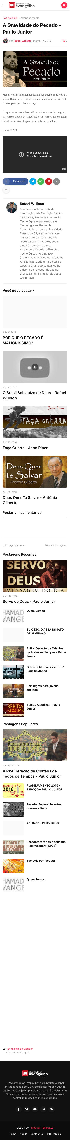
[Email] (56, 181)
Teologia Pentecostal (41, 860)
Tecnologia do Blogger (19, 1048)
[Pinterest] (48, 181)
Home (12, 1133)
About (23, 1133)
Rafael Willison (32, 204)
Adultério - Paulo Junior (43, 823)
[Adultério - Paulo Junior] (13, 828)
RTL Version (54, 1133)
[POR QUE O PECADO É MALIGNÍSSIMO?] (35, 312)
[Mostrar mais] (6, 189)
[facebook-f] (18, 1109)
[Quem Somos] (13, 616)
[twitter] (27, 1109)
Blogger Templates (42, 1127)
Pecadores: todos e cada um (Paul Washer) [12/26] (46, 844)
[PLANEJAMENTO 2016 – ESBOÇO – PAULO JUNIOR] (13, 790)
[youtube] (35, 1109)
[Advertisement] (35, 932)
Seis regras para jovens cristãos (43, 688)
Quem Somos (36, 610)
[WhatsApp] (40, 181)
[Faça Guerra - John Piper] (35, 422)
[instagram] (43, 1109)
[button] (4, 5)
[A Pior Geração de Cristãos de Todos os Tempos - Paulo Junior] (13, 653)
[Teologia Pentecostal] (13, 866)
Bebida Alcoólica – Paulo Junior (43, 706)
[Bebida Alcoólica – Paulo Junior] (13, 710)
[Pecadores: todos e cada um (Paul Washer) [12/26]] (13, 847)
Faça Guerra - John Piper (25, 448)
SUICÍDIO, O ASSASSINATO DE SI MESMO (45, 631)
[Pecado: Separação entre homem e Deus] (13, 809)
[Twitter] (32, 181)
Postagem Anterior (14, 545)
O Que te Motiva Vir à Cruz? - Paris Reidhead (47, 669)
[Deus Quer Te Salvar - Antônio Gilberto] (35, 472)
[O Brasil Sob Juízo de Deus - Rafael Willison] (35, 367)
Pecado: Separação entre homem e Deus (44, 806)
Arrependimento (29, 18)
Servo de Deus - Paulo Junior (29, 601)
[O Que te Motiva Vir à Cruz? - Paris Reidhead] (13, 672)
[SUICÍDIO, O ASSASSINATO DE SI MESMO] (13, 635)
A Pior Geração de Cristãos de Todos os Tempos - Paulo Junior (46, 652)
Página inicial (10, 18)
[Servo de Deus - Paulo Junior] (35, 576)
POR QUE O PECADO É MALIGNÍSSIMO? (23, 340)
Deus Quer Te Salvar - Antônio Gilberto (30, 500)
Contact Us (36, 1133)
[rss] (51, 1109)
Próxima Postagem (55, 545)
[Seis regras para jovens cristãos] (13, 691)
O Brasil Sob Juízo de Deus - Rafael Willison (34, 395)
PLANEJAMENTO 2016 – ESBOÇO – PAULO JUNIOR (44, 787)
